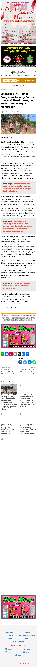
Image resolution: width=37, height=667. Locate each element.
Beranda (9, 632)
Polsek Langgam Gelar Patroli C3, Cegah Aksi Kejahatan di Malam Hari (8, 370)
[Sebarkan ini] (20, 362)
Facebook (11, 649)
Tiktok (19, 655)
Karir (27, 639)
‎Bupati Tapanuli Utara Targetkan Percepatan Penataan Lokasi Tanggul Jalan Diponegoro (7, 428)
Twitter (28, 649)
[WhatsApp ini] (34, 362)
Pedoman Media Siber (27, 635)
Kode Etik (9, 635)
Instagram (10, 652)
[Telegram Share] (30, 362)
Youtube (28, 652)
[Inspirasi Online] (18, 72)
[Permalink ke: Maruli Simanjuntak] (3, 111)
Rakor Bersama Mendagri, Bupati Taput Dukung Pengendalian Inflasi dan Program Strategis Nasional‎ (28, 428)
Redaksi (9, 639)
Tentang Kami (18, 641)
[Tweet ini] (25, 362)
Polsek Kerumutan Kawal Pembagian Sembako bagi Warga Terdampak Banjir (27, 370)
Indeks (27, 632)
